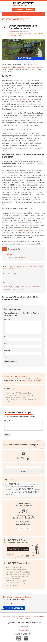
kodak (7, 290)
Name (6, 337)
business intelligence (24, 484)
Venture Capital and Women (16, 570)
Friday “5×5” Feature (34, 380)
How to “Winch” (12, 585)
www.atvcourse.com (39, 61)
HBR (17, 287)
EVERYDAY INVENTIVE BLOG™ (16, 19)
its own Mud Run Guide (18, 99)
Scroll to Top (22, 626)
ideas (17, 489)
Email (6, 344)
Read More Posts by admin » (17, 258)
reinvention (32, 492)
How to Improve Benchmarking (17, 576)
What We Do (16, 616)
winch (21, 109)
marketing (19, 492)
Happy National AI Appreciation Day (18, 393)
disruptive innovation (10, 486)
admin (12, 31)
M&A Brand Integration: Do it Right (18, 574)
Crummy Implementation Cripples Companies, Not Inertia (24, 27)
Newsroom (40, 616)
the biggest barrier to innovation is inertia (28, 67)
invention (10, 491)
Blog (18, 638)
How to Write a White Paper (16, 581)
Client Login (24, 630)
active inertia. (27, 118)
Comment (8, 319)
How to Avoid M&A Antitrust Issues (18, 572)
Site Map (19, 618)
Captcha (7, 351)
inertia (24, 287)
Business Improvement (20, 34)
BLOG (10, 34)
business (8, 287)
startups (8, 494)
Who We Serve (25, 616)
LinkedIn (23, 453)
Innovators (37, 489)
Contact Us (27, 618)
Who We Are (6, 616)
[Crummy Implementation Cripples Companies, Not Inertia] (23, 59)
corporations (33, 484)
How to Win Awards (13, 578)
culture (38, 484)
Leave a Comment (8, 274)
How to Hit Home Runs (14, 568)
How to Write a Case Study (15, 583)
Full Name (7, 420)
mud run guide (18, 290)
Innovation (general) (16, 35)
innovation (34, 287)
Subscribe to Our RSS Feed (23, 458)
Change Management (35, 34)
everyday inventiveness (23, 486)
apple (6, 484)
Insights (33, 616)
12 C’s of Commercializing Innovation (24, 230)
